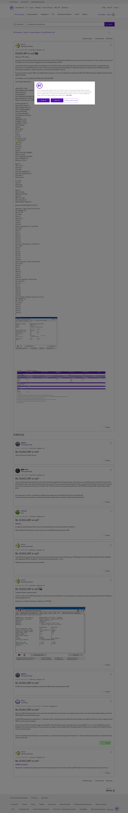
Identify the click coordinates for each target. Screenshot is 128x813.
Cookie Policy (69, 95)
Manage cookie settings (71, 100)
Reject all (57, 100)
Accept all (43, 100)
